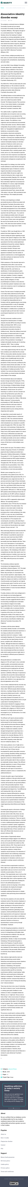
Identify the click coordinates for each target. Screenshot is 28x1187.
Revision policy (5, 1161)
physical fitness (12, 1069)
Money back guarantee (7, 1157)
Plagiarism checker (6, 1141)
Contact (3, 1145)
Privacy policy (5, 1168)
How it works (5, 1138)
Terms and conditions (7, 1171)
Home (2, 8)
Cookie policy (5, 1164)
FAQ (2, 1148)
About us (3, 1134)
